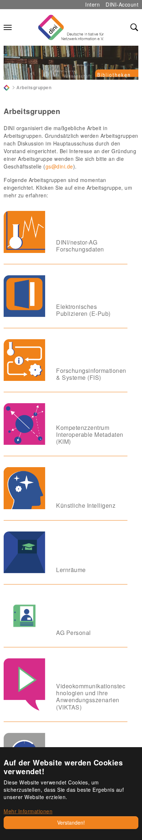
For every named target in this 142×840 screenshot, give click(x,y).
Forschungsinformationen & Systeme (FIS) (91, 374)
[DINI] (6, 87)
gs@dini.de (59, 166)
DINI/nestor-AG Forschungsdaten (80, 245)
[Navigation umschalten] (8, 27)
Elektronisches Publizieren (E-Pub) (83, 310)
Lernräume (71, 569)
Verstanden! (71, 822)
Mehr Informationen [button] (28, 811)
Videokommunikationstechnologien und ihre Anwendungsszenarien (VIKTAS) (90, 696)
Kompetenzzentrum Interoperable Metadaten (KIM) (89, 434)
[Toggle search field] (134, 27)
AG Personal (73, 632)
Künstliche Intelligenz (85, 505)
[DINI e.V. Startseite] (71, 27)
